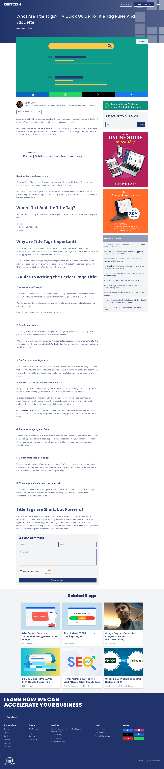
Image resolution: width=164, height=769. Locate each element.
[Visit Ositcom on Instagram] (139, 730)
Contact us (33, 740)
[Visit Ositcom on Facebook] (128, 730)
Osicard (7, 747)
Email (62, 544)
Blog (30, 732)
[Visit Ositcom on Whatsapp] (139, 738)
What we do (33, 729)
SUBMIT (141, 125)
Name (23, 544)
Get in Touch (12, 717)
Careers (32, 736)
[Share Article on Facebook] (131, 94)
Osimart (7, 729)
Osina (6, 732)
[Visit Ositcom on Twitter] (128, 734)
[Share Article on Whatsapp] (65, 94)
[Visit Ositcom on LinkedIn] (139, 734)
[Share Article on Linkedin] (32, 94)
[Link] (125, 159)
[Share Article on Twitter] (98, 94)
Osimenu (7, 740)
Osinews (7, 743)
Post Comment (57, 580)
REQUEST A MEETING (144, 4)
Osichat (7, 736)
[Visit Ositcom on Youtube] (128, 738)
